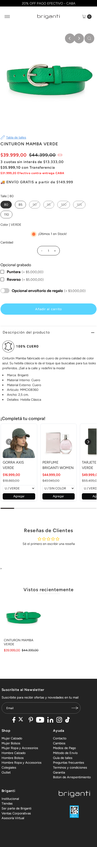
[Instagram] (59, 720)
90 (35, 205)
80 (6, 205)
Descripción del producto (26, 332)
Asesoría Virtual (13, 818)
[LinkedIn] (50, 720)
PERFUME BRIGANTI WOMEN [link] (58, 465)
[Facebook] (14, 720)
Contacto (59, 738)
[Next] (79, 38)
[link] (19, 442)
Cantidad (6, 242)
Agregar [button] (19, 496)
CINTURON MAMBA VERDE (18, 642)
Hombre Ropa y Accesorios (22, 763)
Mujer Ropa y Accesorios (20, 748)
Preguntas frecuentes (68, 763)
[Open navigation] (7, 16)
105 (79, 205)
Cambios (59, 743)
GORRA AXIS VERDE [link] (13, 465)
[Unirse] (75, 708)
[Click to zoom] (89, 38)
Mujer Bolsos (11, 743)
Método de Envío (65, 753)
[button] (88, 442)
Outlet (6, 772)
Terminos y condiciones (70, 767)
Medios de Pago (64, 748)
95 (49, 205)
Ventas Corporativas (16, 813)
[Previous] (70, 38)
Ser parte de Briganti (16, 808)
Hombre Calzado (13, 753)
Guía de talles (62, 758)
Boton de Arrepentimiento (72, 777)
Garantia (59, 772)
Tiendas (7, 803)
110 (6, 214)
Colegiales (9, 767)
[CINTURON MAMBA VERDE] (23, 617)
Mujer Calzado (12, 738)
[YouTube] (40, 720)
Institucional (10, 799)
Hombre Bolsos (13, 758)
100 (63, 205)
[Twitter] (21, 720)
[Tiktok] (67, 720)
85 (20, 205)
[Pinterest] (31, 720)
